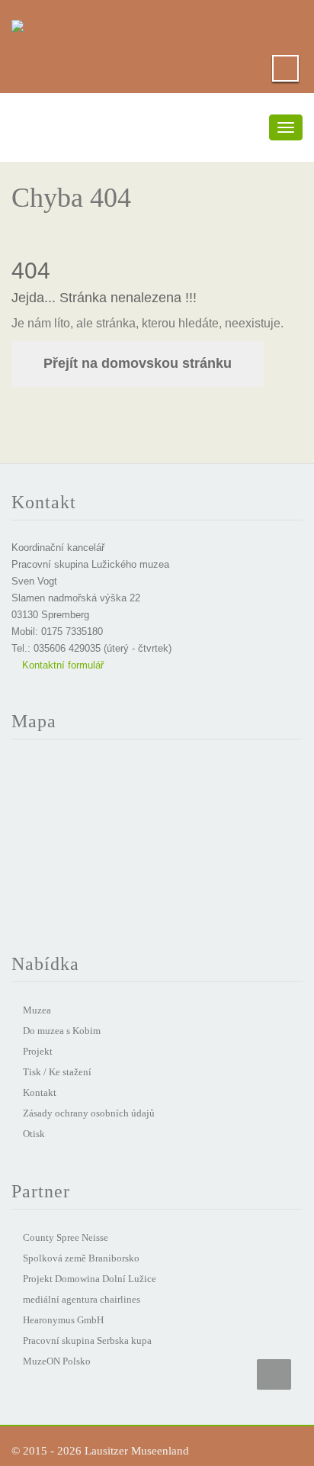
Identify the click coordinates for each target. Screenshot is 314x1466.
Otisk (34, 1133)
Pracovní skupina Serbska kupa (87, 1340)
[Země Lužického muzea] (17, 23)
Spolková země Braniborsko (81, 1258)
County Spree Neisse (65, 1237)
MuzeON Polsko (57, 1361)
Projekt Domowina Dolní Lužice (89, 1278)
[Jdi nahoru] (274, 1374)
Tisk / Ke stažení (57, 1072)
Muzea (37, 1010)
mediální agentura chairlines (81, 1299)
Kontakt (39, 1092)
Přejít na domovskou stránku (137, 363)
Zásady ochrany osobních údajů (89, 1113)
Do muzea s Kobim (62, 1030)
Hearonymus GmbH (63, 1320)
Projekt (38, 1051)
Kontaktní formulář (61, 665)
